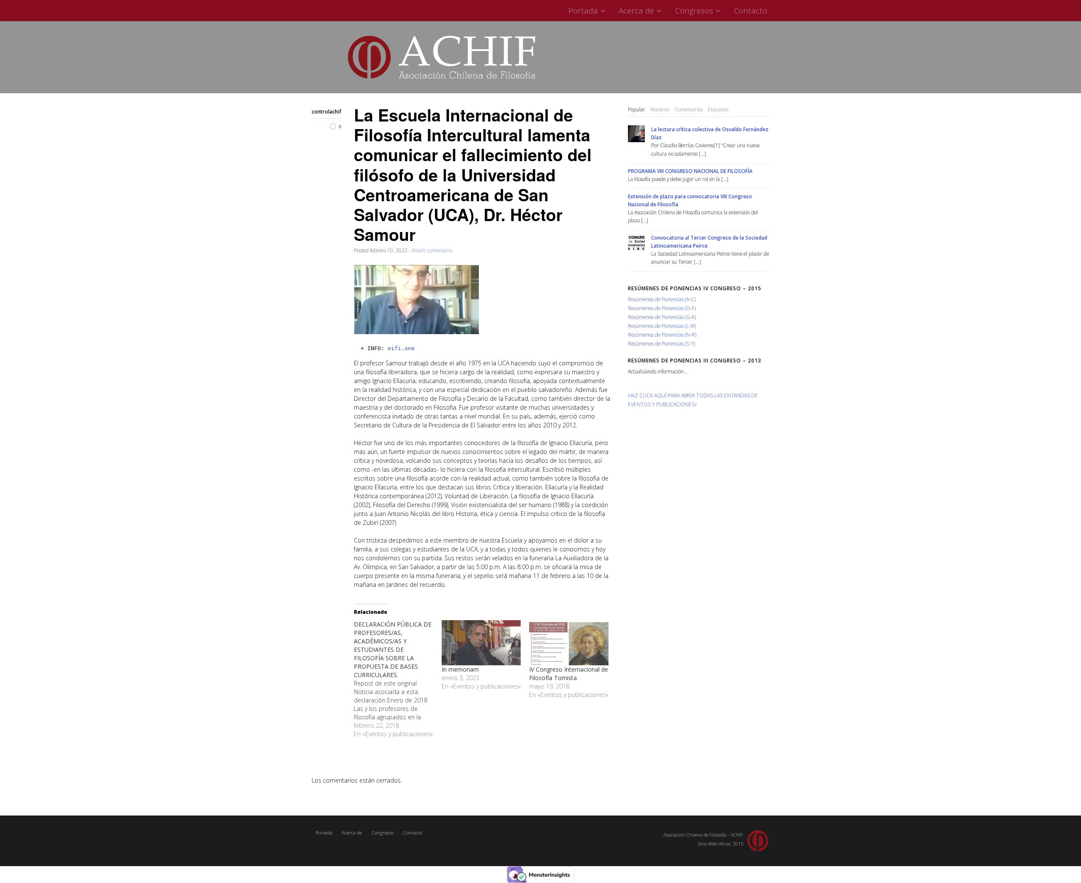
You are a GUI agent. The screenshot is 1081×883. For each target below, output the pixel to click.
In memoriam (460, 669)
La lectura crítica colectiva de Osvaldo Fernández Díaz (710, 133)
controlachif (326, 111)
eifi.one (401, 348)
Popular (636, 109)
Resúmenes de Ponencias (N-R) (662, 334)
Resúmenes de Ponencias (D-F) (661, 308)
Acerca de (636, 10)
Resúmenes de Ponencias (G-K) (662, 316)
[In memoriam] (481, 642)
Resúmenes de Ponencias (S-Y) (661, 343)
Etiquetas (718, 109)
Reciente (659, 109)
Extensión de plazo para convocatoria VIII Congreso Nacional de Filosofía (690, 200)
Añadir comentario (431, 250)
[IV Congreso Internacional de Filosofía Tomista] (568, 642)
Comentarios (688, 109)
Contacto (750, 10)
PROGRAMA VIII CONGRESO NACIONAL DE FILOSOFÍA (690, 170)
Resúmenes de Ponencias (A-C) (661, 299)
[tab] (636, 109)
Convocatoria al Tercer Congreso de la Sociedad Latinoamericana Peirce (709, 241)
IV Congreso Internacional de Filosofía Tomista (568, 673)
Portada (583, 10)
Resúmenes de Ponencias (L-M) (662, 325)
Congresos (694, 10)
